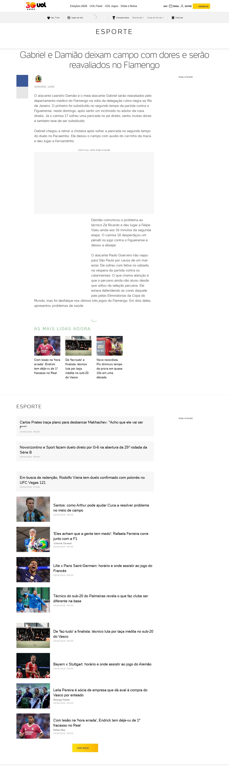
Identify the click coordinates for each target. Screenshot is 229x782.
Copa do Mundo (154, 17)
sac (165, 6)
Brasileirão (137, 17)
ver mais (83, 748)
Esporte (114, 32)
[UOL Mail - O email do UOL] (174, 6)
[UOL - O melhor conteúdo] (35, 6)
